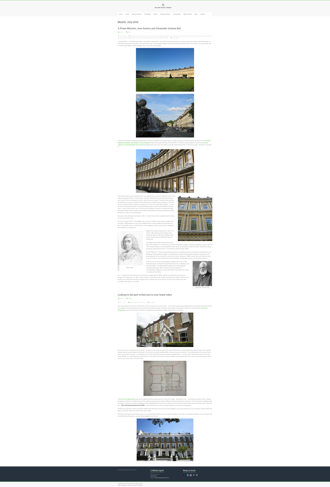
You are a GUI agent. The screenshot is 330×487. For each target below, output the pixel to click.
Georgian (157, 36)
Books (155, 14)
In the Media (176, 14)
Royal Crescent (139, 38)
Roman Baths (132, 38)
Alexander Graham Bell (136, 36)
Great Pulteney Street (164, 36)
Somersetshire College (148, 38)
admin (121, 32)
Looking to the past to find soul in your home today (145, 294)
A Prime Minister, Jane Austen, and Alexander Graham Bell (149, 28)
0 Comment (152, 302)
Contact (202, 14)
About (127, 14)
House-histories (136, 14)
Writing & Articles (165, 14)
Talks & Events (187, 14)
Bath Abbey (151, 36)
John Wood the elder (200, 36)
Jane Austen (192, 36)
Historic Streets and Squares (175, 36)
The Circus (155, 38)
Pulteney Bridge (125, 38)
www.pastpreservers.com (162, 477)
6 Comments (175, 38)
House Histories (185, 36)
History (130, 298)
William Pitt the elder (163, 38)
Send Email (153, 476)
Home (121, 14)
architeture (143, 36)
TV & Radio (147, 14)
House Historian (133, 302)
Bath (129, 32)
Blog (196, 14)
